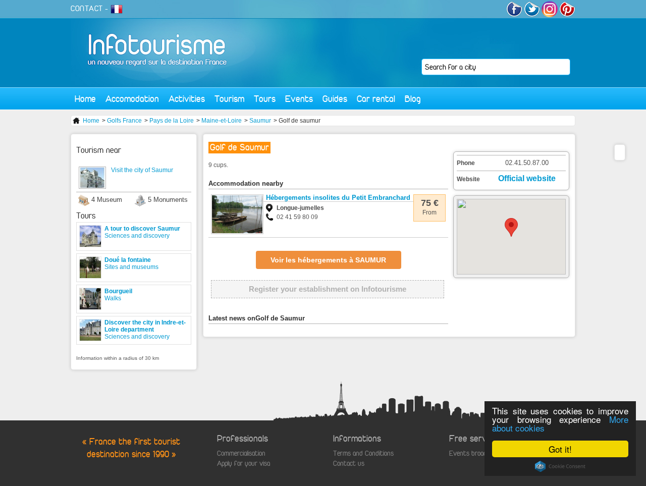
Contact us (348, 463)
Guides (334, 98)
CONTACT (87, 8)
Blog (413, 98)
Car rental (376, 98)
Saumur (260, 120)
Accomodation (132, 98)
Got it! (560, 449)
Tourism (229, 98)
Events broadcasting (478, 453)
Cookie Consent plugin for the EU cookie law (560, 466)
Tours (265, 98)
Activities (187, 98)
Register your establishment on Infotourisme (327, 289)
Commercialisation (241, 453)
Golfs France (124, 120)
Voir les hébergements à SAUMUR (328, 260)
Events (299, 98)
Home (85, 98)
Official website (527, 178)
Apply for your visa (243, 463)
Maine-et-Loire (221, 120)
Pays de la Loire (171, 120)
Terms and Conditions (363, 453)
